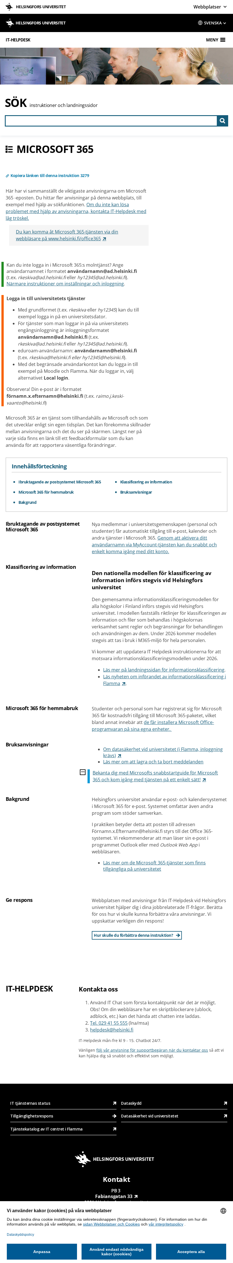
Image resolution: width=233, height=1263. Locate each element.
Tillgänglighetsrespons (32, 1116)
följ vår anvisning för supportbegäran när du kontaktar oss (152, 1050)
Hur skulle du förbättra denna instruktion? (133, 935)
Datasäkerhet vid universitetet (149, 1116)
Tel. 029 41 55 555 (109, 1023)
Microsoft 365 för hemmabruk (46, 492)
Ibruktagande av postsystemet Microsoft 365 (59, 482)
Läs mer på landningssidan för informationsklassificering (163, 670)
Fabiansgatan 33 (113, 1196)
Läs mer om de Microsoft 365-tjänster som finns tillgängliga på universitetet (154, 866)
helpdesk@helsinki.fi (111, 1030)
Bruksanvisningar (136, 492)
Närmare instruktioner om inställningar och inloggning (65, 284)
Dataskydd (131, 1103)
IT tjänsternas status (30, 1103)
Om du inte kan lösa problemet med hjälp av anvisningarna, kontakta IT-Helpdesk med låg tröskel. (76, 211)
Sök (16, 102)
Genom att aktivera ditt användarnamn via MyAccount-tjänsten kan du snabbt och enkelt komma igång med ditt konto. (154, 545)
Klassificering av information (146, 482)
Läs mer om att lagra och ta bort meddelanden (153, 762)
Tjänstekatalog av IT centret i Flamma (46, 1129)
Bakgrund (27, 502)
